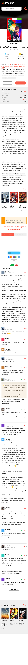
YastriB (7, 328)
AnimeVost (4, 66)
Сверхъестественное (7, 75)
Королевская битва (11, 77)
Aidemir (7, 338)
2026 (25, 91)
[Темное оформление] (25, 8)
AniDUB (15, 64)
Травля (15, 181)
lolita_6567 (8, 578)
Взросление (5, 175)
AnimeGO (9, 3)
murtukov (7, 349)
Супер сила (10, 173)
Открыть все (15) (14, 589)
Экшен (21, 73)
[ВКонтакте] (9, 257)
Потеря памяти (6, 179)
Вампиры (20, 183)
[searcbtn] (3, 8)
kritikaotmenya (8, 366)
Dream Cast (9, 66)
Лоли (4, 77)
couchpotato (8, 408)
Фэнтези (16, 73)
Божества (5, 181)
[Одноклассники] (11, 257)
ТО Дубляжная (21, 66)
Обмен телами (6, 185)
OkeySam (7, 379)
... (20, 40)
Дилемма (23, 175)
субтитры (9, 64)
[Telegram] (19, 257)
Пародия (22, 173)
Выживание (21, 75)
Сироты (11, 177)
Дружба (16, 173)
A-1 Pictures (24, 99)
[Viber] (14, 257)
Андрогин (21, 181)
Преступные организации (16, 179)
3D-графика (5, 177)
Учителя (14, 183)
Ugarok (7, 424)
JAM (2, 67)
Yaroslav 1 (7, 271)
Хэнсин (17, 175)
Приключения (9, 73)
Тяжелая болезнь (6, 183)
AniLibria (19, 64)
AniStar (23, 64)
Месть (10, 181)
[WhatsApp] (16, 257)
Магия (15, 75)
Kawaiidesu (8, 529)
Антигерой (17, 177)
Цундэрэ (11, 175)
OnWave (15, 66)
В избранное (8, 83)
